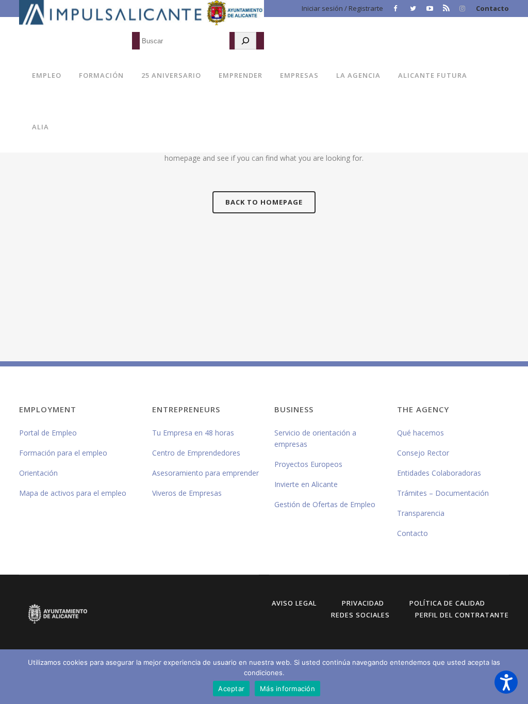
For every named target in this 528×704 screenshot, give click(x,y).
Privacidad (363, 603)
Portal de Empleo (48, 433)
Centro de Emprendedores (196, 453)
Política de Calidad (447, 603)
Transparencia (420, 513)
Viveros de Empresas (187, 493)
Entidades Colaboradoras (439, 473)
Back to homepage (264, 202)
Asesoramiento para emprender (205, 473)
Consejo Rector (423, 453)
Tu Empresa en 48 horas (193, 433)
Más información (287, 688)
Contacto (492, 8)
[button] (506, 682)
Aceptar (231, 688)
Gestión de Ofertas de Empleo (324, 504)
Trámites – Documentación (443, 493)
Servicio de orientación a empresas (315, 438)
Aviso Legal (294, 603)
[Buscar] (245, 40)
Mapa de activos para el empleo (72, 493)
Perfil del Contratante (462, 614)
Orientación (38, 473)
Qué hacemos (420, 433)
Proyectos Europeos (308, 464)
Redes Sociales (360, 614)
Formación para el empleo (63, 453)
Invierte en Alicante (306, 484)
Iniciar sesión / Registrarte (342, 8)
